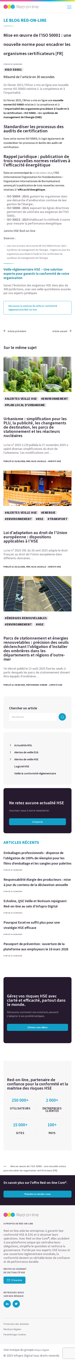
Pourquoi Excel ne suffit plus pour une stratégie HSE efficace (31, 925)
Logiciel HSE (21, 766)
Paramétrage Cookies (14, 1334)
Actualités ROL (23, 745)
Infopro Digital (41, 1350)
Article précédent (17, 331)
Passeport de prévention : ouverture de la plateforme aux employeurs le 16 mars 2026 (35, 946)
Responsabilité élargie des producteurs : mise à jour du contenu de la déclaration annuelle (37, 882)
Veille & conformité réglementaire (35, 773)
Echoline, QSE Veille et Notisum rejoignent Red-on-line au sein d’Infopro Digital (35, 903)
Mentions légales (12, 1329)
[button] (66, 1351)
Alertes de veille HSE (26, 759)
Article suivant (59, 331)
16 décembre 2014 (42, 172)
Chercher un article (23, 708)
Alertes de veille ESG (26, 752)
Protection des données (16, 1323)
